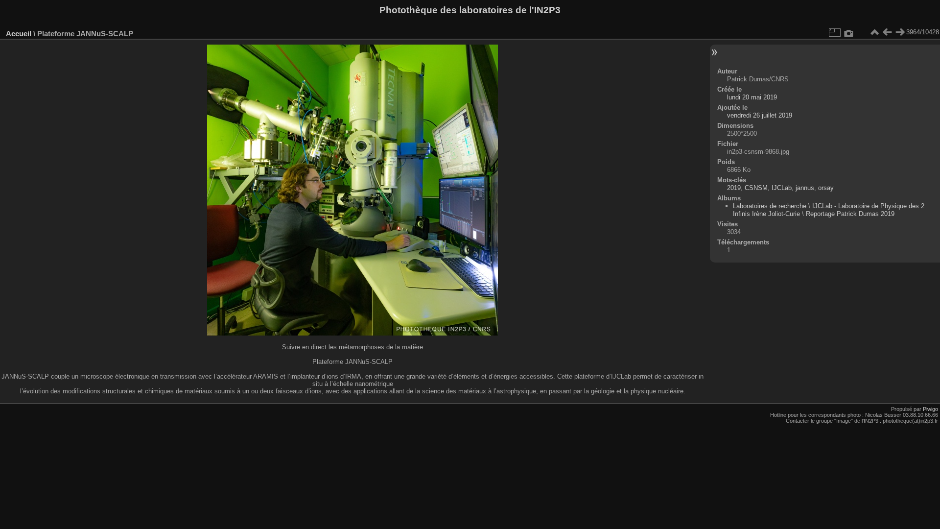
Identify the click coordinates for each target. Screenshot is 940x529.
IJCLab (782, 188)
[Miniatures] (874, 32)
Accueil (18, 33)
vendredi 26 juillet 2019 (759, 115)
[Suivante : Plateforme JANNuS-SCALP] (899, 32)
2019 (734, 188)
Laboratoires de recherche (769, 206)
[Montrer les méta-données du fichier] (849, 32)
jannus (805, 188)
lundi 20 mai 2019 (752, 97)
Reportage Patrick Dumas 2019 (850, 213)
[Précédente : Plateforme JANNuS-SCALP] (887, 32)
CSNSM (756, 188)
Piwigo (930, 409)
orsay (826, 188)
